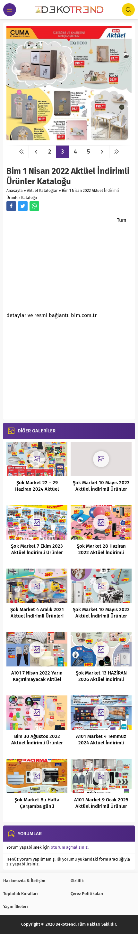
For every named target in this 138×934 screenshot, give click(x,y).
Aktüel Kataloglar (42, 190)
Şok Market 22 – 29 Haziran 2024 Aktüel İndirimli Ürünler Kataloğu (36, 489)
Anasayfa (14, 190)
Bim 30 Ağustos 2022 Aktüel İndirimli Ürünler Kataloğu (37, 742)
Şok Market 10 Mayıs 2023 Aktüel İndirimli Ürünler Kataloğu (101, 489)
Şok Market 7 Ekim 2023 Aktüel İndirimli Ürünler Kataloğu (37, 552)
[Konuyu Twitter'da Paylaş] (23, 206)
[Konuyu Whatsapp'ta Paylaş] (34, 206)
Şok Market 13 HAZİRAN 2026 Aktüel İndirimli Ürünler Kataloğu (101, 679)
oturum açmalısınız (69, 847)
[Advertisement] (60, 263)
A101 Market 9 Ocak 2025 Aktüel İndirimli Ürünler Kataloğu (101, 806)
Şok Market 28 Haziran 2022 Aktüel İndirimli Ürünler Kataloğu (101, 552)
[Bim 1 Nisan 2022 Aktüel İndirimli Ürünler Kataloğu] (69, 138)
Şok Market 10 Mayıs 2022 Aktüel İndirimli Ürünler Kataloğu (101, 616)
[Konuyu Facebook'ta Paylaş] (11, 206)
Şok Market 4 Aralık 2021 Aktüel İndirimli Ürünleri (37, 613)
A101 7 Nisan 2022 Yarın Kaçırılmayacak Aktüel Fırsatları (37, 679)
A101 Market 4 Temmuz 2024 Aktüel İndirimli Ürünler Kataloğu (101, 742)
